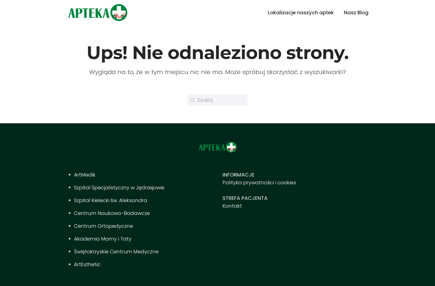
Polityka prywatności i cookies (259, 182)
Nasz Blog (356, 12)
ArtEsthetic (87, 264)
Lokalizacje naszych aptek (301, 12)
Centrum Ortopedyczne (103, 226)
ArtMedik (84, 174)
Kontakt (232, 205)
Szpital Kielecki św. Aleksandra (110, 200)
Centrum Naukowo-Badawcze (112, 213)
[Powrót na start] (97, 13)
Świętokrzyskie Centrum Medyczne (116, 251)
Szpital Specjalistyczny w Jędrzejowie (119, 187)
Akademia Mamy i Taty (102, 238)
